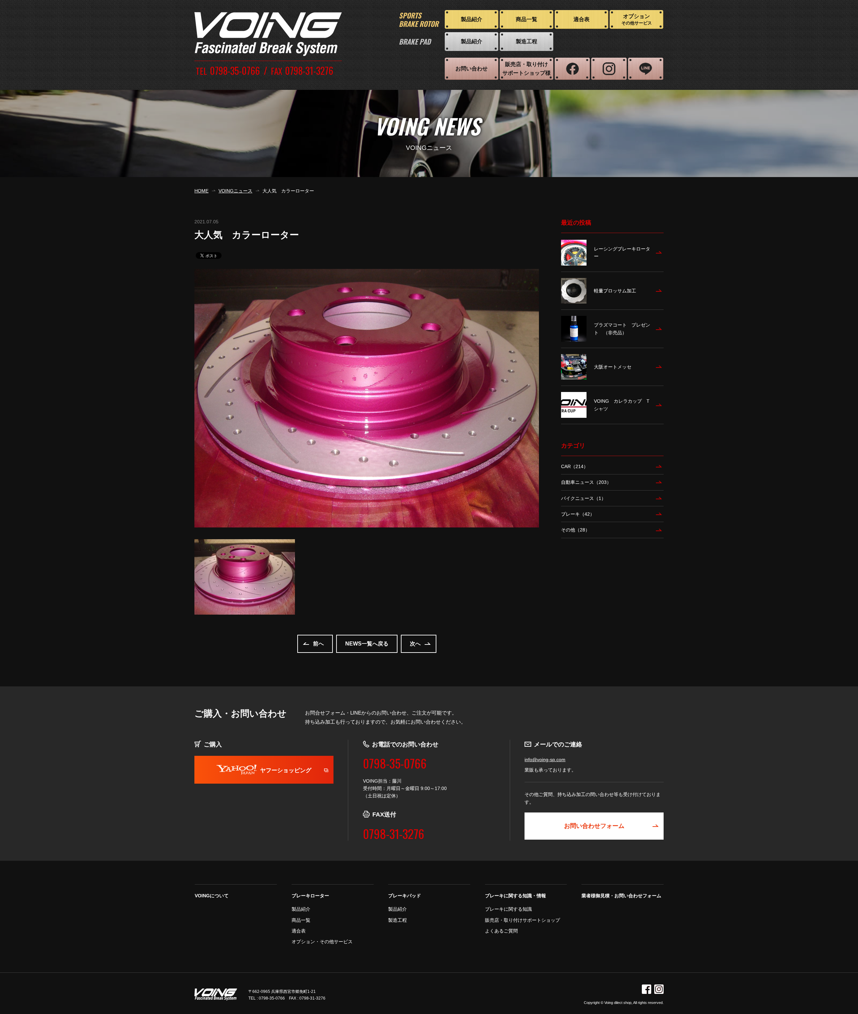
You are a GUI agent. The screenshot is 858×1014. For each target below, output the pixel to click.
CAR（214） (574, 466)
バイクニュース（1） (583, 498)
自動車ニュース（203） (586, 482)
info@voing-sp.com (545, 759)
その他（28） (575, 529)
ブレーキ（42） (578, 514)
